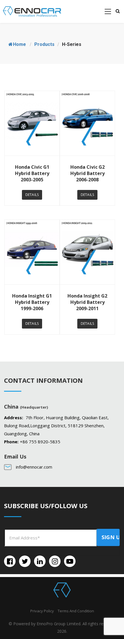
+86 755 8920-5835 (40, 441)
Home (19, 44)
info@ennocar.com (34, 467)
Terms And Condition (76, 610)
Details (32, 194)
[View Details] (32, 123)
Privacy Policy (42, 610)
